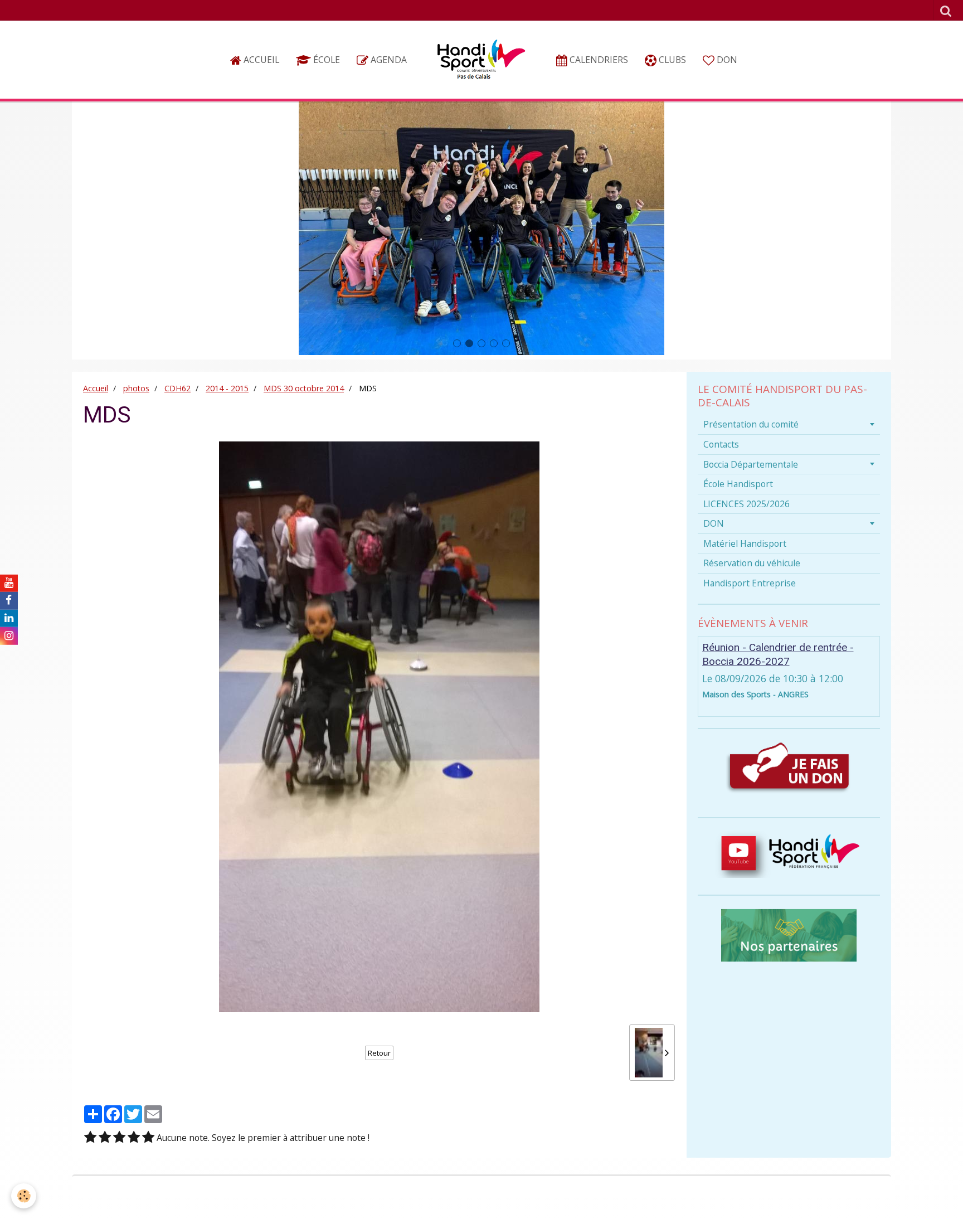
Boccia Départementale (750, 464)
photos (136, 388)
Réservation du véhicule (751, 563)
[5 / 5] (148, 1137)
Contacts (721, 444)
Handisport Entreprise (749, 583)
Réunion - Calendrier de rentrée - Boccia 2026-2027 (778, 654)
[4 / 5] (134, 1137)
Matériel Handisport (744, 543)
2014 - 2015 (227, 388)
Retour (379, 1053)
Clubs (671, 60)
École (325, 60)
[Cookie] (23, 1195)
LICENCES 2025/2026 (746, 504)
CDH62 (177, 388)
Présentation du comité (751, 424)
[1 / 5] (90, 1137)
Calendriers (597, 60)
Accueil (260, 60)
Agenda (387, 60)
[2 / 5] (105, 1137)
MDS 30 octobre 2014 (304, 388)
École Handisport (738, 484)
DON (725, 60)
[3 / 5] (119, 1137)
